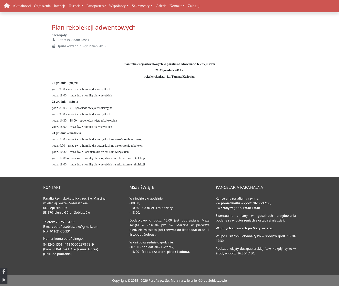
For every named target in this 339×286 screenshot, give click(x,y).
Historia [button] (74, 6)
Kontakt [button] (176, 6)
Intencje (60, 6)
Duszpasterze (96, 6)
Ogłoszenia (42, 6)
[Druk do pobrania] (57, 254)
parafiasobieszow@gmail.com (76, 226)
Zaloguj (194, 6)
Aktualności (22, 6)
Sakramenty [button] (141, 6)
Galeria (161, 6)
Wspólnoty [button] (117, 6)
